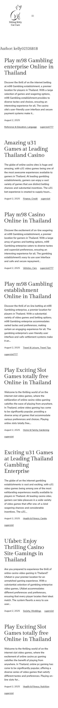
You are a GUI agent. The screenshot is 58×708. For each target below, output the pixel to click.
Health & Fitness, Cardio (35, 518)
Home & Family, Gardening (36, 430)
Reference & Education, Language (20, 127)
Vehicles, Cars (30, 268)
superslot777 (46, 127)
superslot (45, 198)
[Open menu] (32, 15)
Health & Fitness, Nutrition (36, 686)
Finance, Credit (30, 198)
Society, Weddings (32, 610)
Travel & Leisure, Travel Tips (37, 347)
